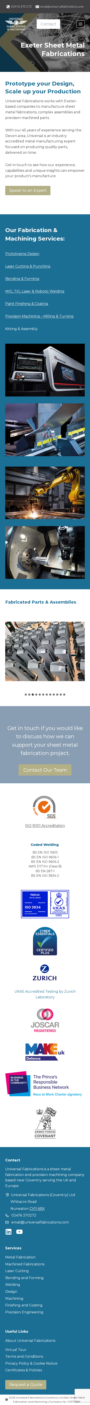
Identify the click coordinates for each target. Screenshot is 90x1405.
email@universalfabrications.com (40, 1222)
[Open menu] (80, 24)
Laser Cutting (17, 1271)
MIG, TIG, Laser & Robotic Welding (34, 291)
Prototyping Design (22, 254)
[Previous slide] (8, 651)
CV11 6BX (37, 1209)
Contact (48, 24)
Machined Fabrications (24, 1264)
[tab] (26, 694)
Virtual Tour (15, 1350)
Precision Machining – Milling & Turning (39, 316)
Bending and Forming (24, 1278)
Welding (12, 1285)
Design (11, 1291)
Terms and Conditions (24, 1356)
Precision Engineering (24, 1312)
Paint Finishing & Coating (26, 304)
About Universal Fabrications (30, 1341)
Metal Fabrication (20, 1257)
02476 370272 (23, 1215)
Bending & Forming (22, 279)
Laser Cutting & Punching (27, 266)
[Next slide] (81, 651)
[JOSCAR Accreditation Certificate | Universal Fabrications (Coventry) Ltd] (45, 1020)
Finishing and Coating (24, 1305)
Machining (14, 1298)
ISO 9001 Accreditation (45, 826)
